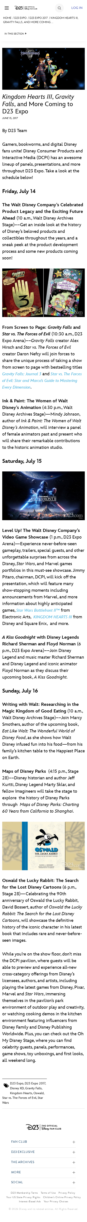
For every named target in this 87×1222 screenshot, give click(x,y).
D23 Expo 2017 (38, 18)
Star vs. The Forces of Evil (19, 1098)
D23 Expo (20, 18)
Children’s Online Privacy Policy (62, 1197)
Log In (77, 8)
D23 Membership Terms (24, 1193)
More (16, 1172)
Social (17, 1182)
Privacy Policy (66, 1193)
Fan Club (19, 1142)
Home (7, 18)
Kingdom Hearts (21, 1093)
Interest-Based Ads (30, 1201)
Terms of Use (48, 1193)
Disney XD (17, 1088)
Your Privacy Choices (56, 1201)
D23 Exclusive (23, 1152)
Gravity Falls (33, 1088)
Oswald (38, 1093)
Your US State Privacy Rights (23, 1197)
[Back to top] (78, 1207)
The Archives (22, 1162)
